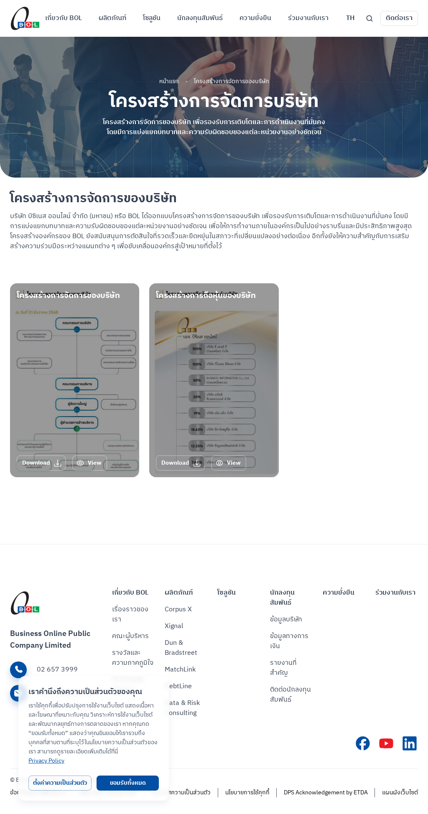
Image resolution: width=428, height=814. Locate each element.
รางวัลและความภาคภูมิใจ (132, 658)
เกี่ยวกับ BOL (130, 593)
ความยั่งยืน (338, 593)
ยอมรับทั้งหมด (128, 783)
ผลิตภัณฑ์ (179, 593)
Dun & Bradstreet (181, 648)
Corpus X (178, 610)
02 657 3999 (57, 670)
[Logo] (25, 18)
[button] (350, 18)
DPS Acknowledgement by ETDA (326, 792)
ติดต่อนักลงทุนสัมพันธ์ (290, 695)
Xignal (174, 626)
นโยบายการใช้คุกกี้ (247, 792)
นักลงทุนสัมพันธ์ (282, 598)
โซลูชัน (226, 593)
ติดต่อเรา (399, 18)
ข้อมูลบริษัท (286, 620)
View (95, 463)
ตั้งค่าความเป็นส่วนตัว (60, 783)
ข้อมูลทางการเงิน (289, 641)
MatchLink (180, 670)
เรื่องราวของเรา (130, 615)
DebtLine (178, 687)
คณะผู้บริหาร (130, 636)
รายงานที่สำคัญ (283, 668)
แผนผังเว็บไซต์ (400, 792)
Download (36, 463)
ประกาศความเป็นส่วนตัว (181, 792)
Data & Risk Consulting (182, 708)
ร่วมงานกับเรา (395, 593)
